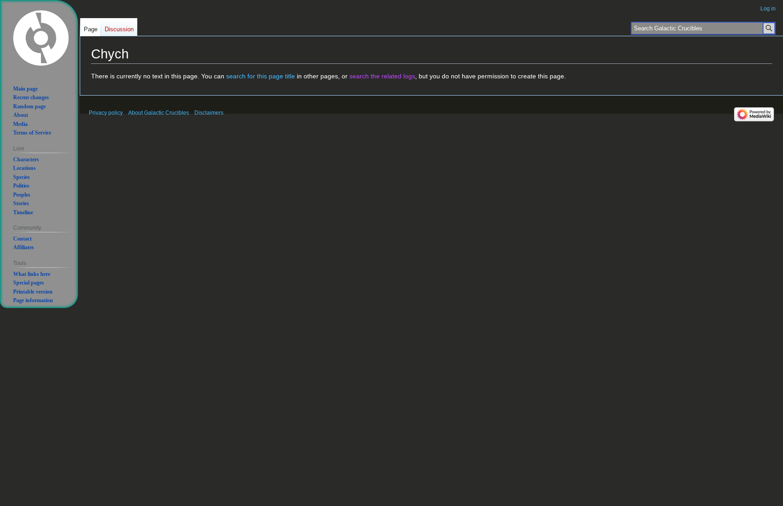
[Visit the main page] (41, 37)
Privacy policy (106, 113)
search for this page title (260, 76)
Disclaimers (208, 113)
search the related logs (382, 76)
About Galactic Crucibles (158, 113)
